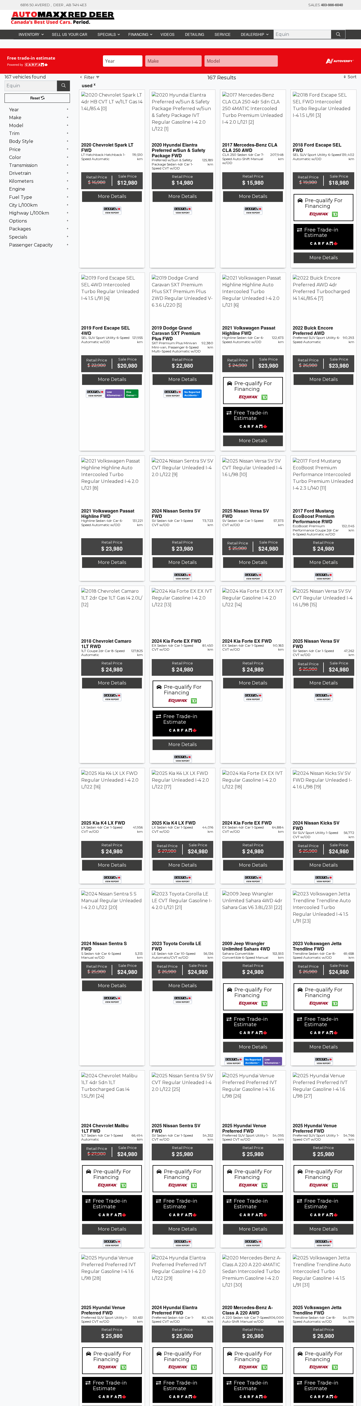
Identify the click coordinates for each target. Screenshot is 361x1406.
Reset (35, 98)
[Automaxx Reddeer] (63, 18)
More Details (112, 257)
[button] (31, 34)
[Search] (338, 34)
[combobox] (122, 61)
